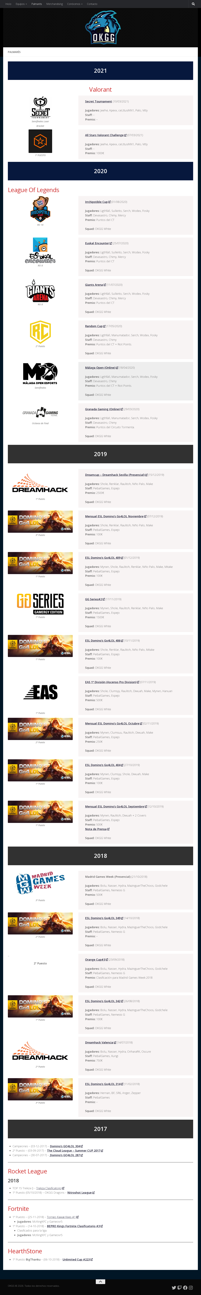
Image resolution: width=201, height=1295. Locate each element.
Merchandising (54, 4)
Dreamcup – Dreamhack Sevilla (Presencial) (115, 475)
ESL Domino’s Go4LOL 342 (102, 1001)
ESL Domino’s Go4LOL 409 (102, 558)
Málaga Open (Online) (100, 367)
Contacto (92, 4)
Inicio (8, 4)
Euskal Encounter (97, 243)
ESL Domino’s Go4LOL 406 (102, 640)
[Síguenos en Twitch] (179, 1288)
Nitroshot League (79, 1192)
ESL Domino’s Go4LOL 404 (102, 765)
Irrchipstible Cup (96, 202)
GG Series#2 (93, 599)
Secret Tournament (98, 101)
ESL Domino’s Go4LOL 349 (102, 918)
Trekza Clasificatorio (48, 1188)
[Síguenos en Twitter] (174, 1288)
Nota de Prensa (96, 829)
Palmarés (36, 4)
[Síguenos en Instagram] (191, 1288)
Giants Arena (94, 285)
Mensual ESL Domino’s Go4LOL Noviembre (114, 516)
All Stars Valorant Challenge (104, 135)
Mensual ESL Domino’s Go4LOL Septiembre (114, 806)
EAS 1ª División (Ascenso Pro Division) (110, 682)
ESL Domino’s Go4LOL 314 (102, 1084)
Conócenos (73, 4)
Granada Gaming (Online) (102, 409)
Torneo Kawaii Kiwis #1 (61, 1217)
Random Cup (94, 326)
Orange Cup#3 (95, 959)
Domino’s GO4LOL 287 (64, 1155)
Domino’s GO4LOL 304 (65, 1146)
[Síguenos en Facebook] (185, 1288)
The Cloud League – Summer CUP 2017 (73, 1150)
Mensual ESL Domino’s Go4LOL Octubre (112, 723)
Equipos (20, 4)
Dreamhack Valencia (99, 1042)
